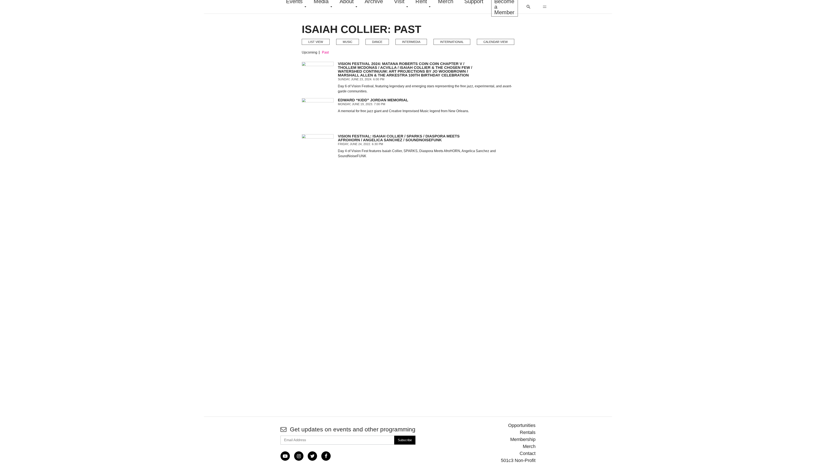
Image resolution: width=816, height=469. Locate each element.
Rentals (528, 432)
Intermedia (411, 42)
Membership (523, 439)
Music (347, 42)
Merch (529, 446)
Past (325, 52)
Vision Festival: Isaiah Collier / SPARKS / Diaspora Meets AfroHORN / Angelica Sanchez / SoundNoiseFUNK (399, 138)
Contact (528, 453)
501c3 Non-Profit (518, 460)
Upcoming (309, 52)
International (452, 42)
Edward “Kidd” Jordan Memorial (373, 100)
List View (315, 42)
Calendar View (495, 42)
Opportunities (522, 425)
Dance (377, 42)
